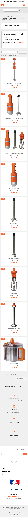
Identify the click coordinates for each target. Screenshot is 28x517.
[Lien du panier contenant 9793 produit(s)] (24, 5)
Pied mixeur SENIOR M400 (14, 258)
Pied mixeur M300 (14, 223)
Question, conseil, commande (14, 496)
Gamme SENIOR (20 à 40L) (11, 25)
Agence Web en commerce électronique (14, 512)
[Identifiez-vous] (21, 5)
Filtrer (22, 52)
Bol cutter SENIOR (14, 363)
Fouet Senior (14, 293)
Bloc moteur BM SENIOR (14, 188)
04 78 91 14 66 (14, 494)
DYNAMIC (21, 42)
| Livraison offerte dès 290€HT (14, 1)
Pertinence (9, 52)
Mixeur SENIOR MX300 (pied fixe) (14, 83)
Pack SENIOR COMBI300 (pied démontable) (14, 153)
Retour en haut (21, 378)
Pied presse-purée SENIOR (14, 328)
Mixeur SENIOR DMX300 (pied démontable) (14, 118)
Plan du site (14, 510)
